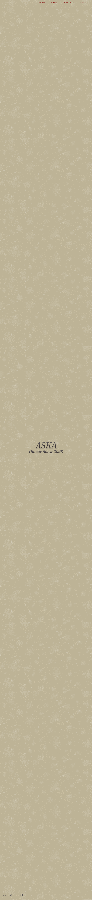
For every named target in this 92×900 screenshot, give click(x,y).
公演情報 (54, 2)
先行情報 (41, 2)
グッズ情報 (84, 2)
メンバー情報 (69, 2)
